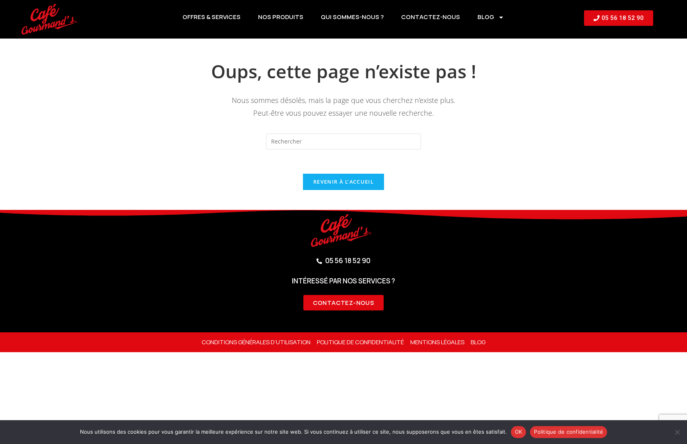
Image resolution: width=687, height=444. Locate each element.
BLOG (485, 17)
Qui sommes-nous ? (352, 17)
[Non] (677, 432)
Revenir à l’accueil (343, 181)
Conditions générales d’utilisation (256, 342)
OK (518, 431)
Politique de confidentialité (360, 342)
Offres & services (211, 17)
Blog (478, 342)
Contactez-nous (430, 17)
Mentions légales (437, 342)
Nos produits (280, 17)
